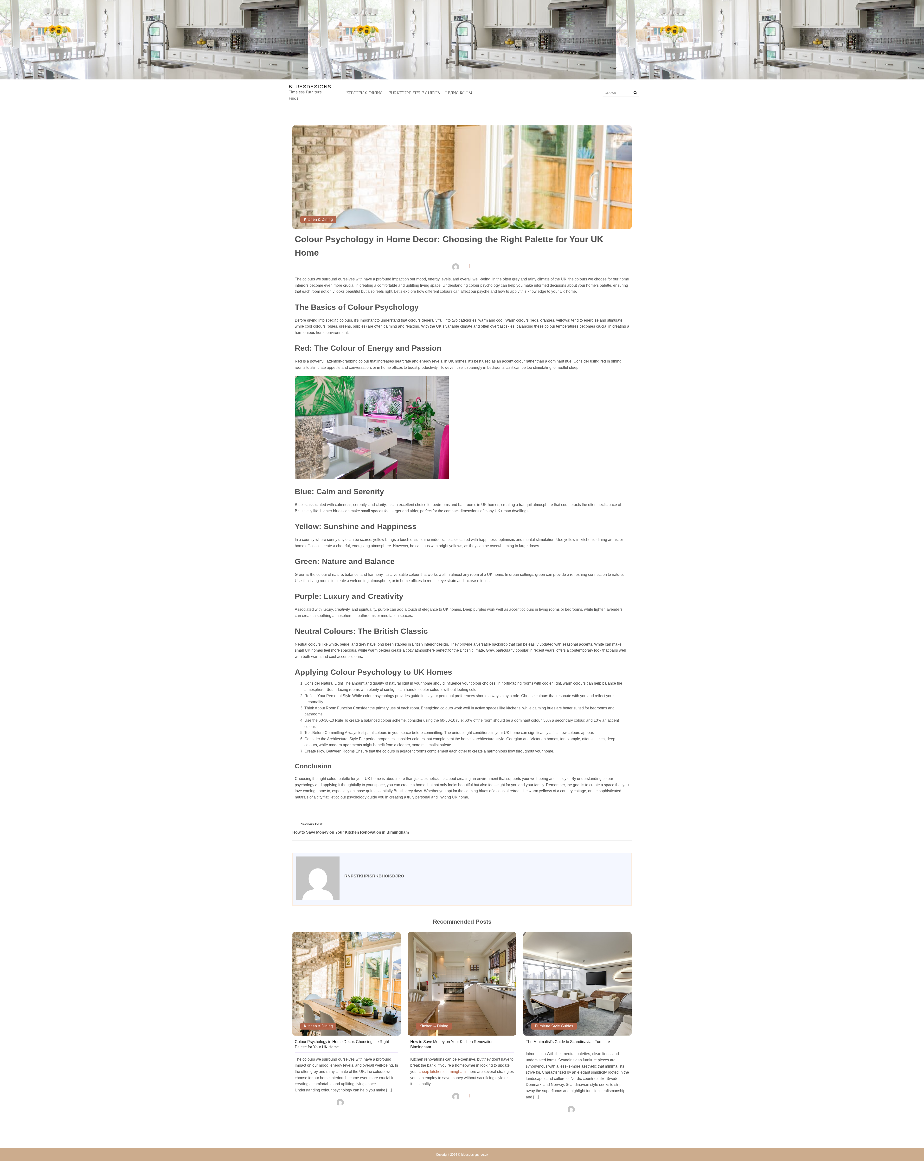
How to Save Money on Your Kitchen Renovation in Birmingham (350, 832)
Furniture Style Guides (414, 93)
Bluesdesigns (310, 86)
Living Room (458, 93)
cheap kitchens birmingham (442, 1072)
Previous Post (311, 824)
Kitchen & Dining (364, 93)
